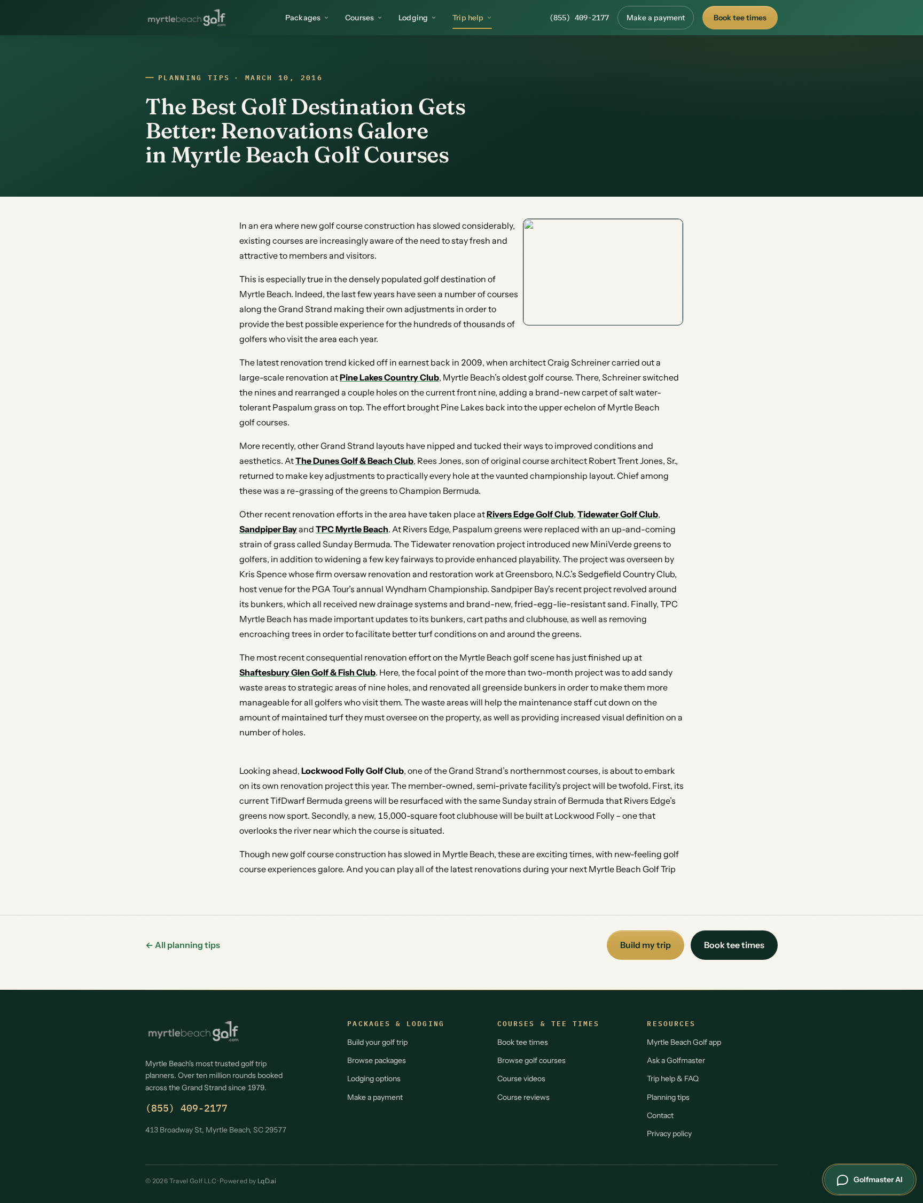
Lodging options (374, 1078)
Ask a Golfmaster (676, 1060)
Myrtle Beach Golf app (684, 1042)
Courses (359, 17)
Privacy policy (669, 1133)
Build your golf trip (377, 1042)
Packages (302, 17)
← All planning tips (182, 945)
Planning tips (194, 77)
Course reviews (523, 1097)
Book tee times (740, 17)
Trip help (467, 17)
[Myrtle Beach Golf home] (186, 17)
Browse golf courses (531, 1060)
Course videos (521, 1078)
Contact (660, 1115)
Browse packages (376, 1060)
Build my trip (645, 945)
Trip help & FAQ (673, 1078)
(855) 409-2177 (579, 17)
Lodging (413, 17)
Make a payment (656, 17)
